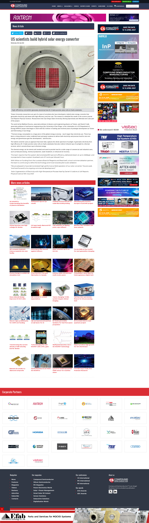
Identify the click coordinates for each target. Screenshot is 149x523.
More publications (116, 1)
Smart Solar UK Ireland (41, 493)
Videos (76, 6)
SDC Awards (81, 493)
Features (15, 482)
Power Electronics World (42, 488)
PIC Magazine (38, 485)
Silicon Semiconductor (41, 482)
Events (94, 6)
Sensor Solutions (39, 496)
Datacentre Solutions (41, 499)
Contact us (135, 1)
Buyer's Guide (85, 6)
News (59, 6)
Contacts (15, 499)
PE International (83, 483)
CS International (83, 478)
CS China (110, 6)
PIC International (83, 481)
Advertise (15, 493)
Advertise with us (127, 1)
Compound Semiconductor (43, 479)
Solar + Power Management (43, 490)
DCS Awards (81, 491)
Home (54, 6)
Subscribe (101, 6)
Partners (15, 490)
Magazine (67, 6)
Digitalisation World (40, 501)
